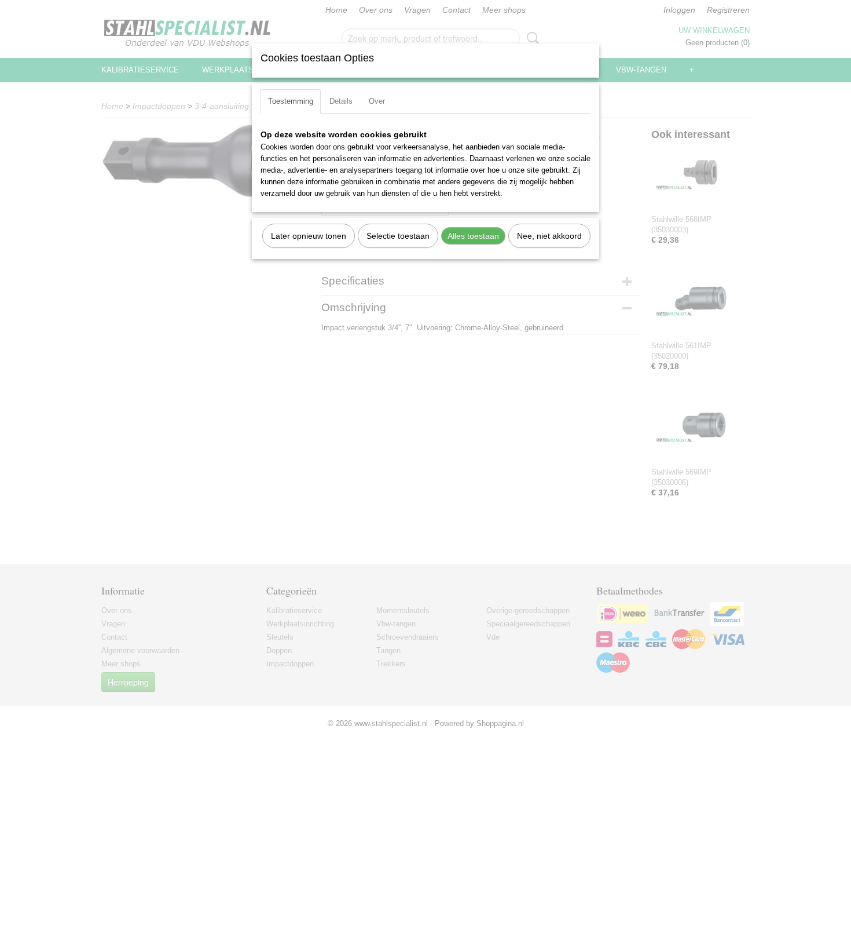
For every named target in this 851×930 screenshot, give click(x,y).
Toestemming (290, 101)
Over (377, 101)
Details (341, 101)
